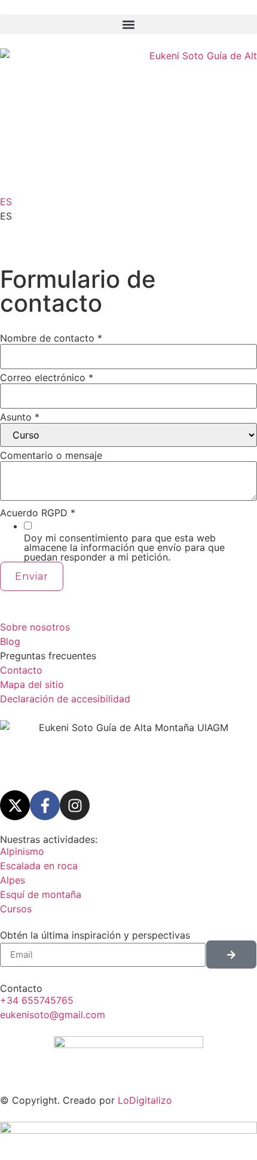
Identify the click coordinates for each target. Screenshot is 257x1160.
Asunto (19, 417)
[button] (128, 24)
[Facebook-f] (45, 805)
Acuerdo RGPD (37, 512)
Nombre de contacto (51, 338)
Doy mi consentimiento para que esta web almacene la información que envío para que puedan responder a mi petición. (124, 547)
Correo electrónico (46, 377)
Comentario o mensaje (51, 455)
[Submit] (231, 954)
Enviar (31, 576)
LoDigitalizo (145, 1100)
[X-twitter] (15, 805)
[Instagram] (75, 805)
